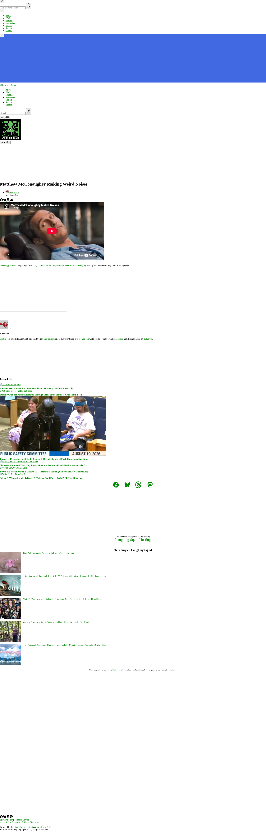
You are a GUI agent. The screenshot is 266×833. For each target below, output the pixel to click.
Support (9, 102)
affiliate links (115, 670)
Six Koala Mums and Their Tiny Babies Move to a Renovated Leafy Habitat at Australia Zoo (43, 465)
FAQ (8, 92)
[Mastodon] (11, 817)
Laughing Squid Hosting (133, 540)
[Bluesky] (5, 200)
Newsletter (10, 97)
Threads (119, 339)
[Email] (11, 200)
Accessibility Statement (10, 822)
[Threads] (8, 200)
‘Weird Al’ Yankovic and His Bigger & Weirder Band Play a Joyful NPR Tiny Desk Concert (43, 478)
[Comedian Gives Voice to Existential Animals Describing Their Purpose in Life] (10, 384)
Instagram (148, 339)
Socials (9, 100)
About (8, 90)
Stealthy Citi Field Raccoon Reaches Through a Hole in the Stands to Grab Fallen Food (41, 395)
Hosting (9, 95)
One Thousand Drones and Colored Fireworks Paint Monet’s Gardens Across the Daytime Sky (64, 645)
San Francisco (48, 339)
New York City (83, 339)
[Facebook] (1, 200)
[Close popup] (2, 35)
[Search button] (28, 111)
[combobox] (13, 113)
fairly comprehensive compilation (47, 265)
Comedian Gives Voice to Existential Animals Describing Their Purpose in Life (36, 388)
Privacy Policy (6, 820)
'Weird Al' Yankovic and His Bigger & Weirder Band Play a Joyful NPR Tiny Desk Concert (63, 599)
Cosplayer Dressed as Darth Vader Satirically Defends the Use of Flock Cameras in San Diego (44, 459)
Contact (9, 105)
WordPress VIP (44, 827)
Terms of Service (21, 820)
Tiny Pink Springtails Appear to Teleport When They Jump (48, 553)
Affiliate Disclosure (30, 822)
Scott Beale (5, 339)
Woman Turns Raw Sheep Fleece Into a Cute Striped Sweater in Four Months (57, 622)
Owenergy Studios (8, 265)
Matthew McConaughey (75, 265)
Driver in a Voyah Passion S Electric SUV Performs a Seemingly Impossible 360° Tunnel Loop (44, 472)
